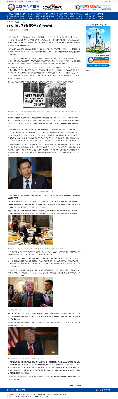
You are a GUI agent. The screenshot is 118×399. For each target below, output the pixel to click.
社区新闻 (10, 16)
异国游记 (66, 16)
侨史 (90, 18)
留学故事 (60, 18)
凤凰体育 (52, 16)
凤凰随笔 (16, 14)
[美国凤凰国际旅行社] (93, 7)
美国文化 (72, 14)
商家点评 (16, 16)
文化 (86, 16)
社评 (90, 14)
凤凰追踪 (45, 14)
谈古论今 (66, 14)
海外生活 (79, 14)
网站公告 (31, 16)
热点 (86, 14)
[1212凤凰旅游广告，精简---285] (96, 25)
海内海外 (100, 14)
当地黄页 (31, 18)
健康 (90, 16)
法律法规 (100, 18)
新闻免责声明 (106, 390)
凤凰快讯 (45, 16)
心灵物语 (72, 18)
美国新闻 (60, 14)
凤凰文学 (22, 16)
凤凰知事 (39, 14)
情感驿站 (66, 18)
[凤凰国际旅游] (98, 47)
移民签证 (72, 16)
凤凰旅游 (22, 18)
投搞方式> (108, 1)
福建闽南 (45, 18)
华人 (94, 14)
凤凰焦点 (39, 16)
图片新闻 (31, 14)
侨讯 (94, 18)
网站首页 (10, 14)
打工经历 (79, 16)
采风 (94, 16)
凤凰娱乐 (39, 18)
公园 (86, 18)
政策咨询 (100, 16)
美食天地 (60, 16)
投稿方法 (98, 390)
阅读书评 (79, 18)
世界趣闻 (22, 14)
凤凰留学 (10, 18)
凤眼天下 (16, 18)
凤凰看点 (52, 14)
